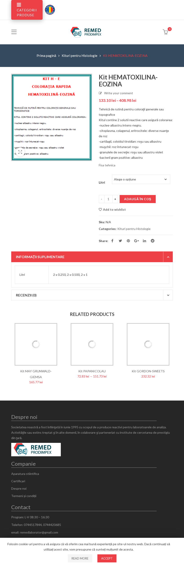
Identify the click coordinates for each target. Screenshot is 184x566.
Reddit (152, 241)
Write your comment (118, 93)
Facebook (112, 241)
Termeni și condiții (23, 496)
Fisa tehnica (107, 165)
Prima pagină (46, 56)
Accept (107, 558)
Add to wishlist (114, 209)
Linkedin (144, 241)
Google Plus (136, 241)
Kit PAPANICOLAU (92, 371)
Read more (80, 558)
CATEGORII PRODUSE (27, 12)
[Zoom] (20, 152)
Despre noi (18, 488)
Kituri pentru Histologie (79, 56)
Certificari (18, 481)
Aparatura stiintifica (25, 474)
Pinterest (128, 241)
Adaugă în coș (137, 199)
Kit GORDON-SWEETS (148, 371)
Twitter (120, 241)
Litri (102, 182)
